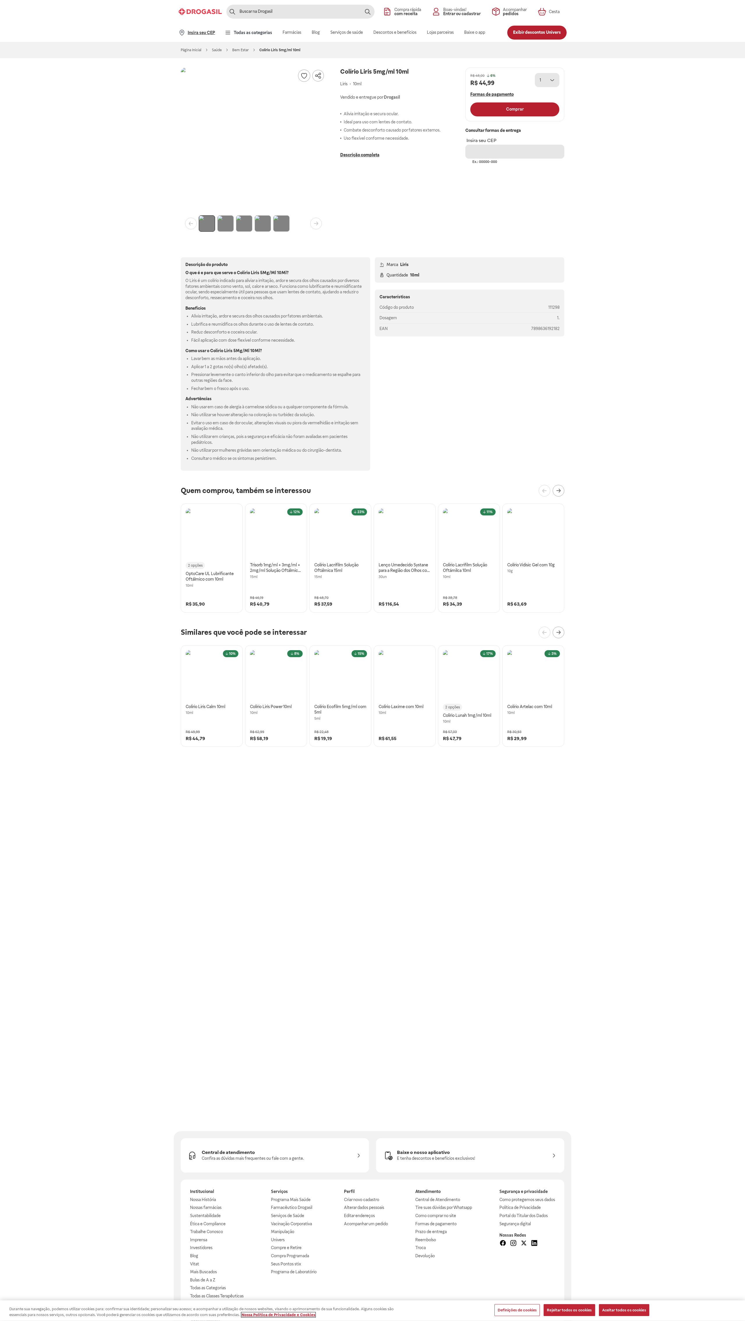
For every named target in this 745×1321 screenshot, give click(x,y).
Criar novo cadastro (361, 1199)
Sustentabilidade (205, 1215)
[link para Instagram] (513, 1244)
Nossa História (203, 1199)
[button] (253, 140)
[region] (372, 1310)
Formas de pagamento (436, 1223)
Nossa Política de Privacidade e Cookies (278, 1315)
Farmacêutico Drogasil (291, 1207)
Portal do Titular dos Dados (523, 1215)
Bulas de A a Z (202, 1280)
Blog (194, 1255)
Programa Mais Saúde (291, 1199)
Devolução (425, 1255)
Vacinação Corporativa (291, 1223)
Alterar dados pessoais (364, 1207)
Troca (420, 1247)
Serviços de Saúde (287, 1215)
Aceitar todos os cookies (624, 1310)
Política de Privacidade (520, 1207)
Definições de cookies (517, 1310)
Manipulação (282, 1231)
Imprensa (198, 1239)
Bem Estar (240, 50)
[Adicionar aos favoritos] (304, 75)
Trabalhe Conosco (206, 1231)
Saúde (217, 50)
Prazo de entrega (431, 1231)
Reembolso (425, 1239)
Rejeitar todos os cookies (569, 1310)
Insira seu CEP (481, 140)
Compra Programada (290, 1255)
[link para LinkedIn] (534, 1244)
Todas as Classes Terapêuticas (217, 1296)
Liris (404, 264)
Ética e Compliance (208, 1223)
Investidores (201, 1247)
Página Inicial (191, 50)
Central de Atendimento (437, 1199)
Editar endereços (359, 1215)
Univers (278, 1239)
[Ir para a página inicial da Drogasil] (200, 12)
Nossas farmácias (205, 1207)
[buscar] (367, 11)
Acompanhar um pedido (366, 1223)
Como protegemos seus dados (527, 1199)
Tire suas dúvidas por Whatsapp (443, 1207)
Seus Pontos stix (286, 1264)
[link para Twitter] (523, 1244)
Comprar (515, 109)
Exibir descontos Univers (537, 32)
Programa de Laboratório (294, 1271)
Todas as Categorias (208, 1287)
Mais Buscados (203, 1271)
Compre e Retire (286, 1247)
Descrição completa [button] (359, 155)
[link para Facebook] (502, 1244)
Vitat (194, 1264)
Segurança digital (515, 1223)
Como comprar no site (435, 1215)
